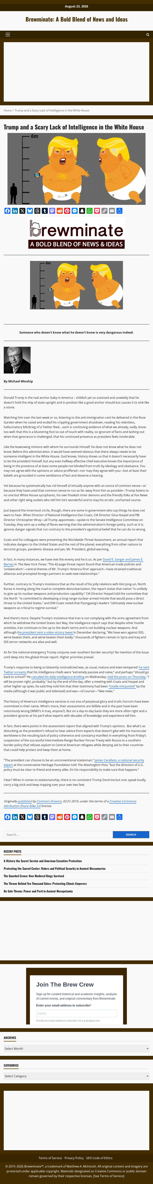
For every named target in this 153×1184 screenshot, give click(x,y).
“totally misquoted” (122, 686)
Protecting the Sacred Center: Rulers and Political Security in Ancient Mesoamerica (54, 868)
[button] (8, 34)
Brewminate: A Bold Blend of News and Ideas (77, 19)
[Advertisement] (76, 72)
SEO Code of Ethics (99, 1158)
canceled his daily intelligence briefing (57, 677)
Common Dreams (49, 801)
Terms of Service (50, 1158)
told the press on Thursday (126, 677)
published (25, 801)
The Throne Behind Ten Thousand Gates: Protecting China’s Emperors (45, 883)
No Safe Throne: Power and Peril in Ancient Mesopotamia (38, 891)
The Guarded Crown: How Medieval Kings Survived (34, 876)
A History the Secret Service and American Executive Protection (43, 861)
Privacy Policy (74, 1158)
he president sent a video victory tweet (46, 632)
